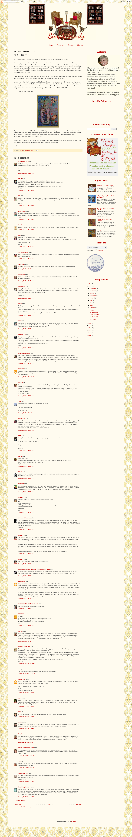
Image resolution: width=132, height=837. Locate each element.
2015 (90, 323)
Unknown (21, 369)
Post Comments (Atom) (27, 807)
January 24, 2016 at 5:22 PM (26, 797)
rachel (20, 722)
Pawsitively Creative (24, 787)
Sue (19, 761)
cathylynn (21, 483)
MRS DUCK (21, 614)
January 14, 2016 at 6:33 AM (26, 768)
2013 (90, 328)
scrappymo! (21, 679)
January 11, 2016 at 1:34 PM (26, 706)
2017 (90, 284)
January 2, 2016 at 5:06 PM (26, 348)
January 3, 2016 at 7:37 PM (26, 451)
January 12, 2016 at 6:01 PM (26, 742)
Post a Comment (20, 800)
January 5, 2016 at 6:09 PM (26, 564)
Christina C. (21, 211)
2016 (90, 286)
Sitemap (80, 45)
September (93, 295)
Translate (100, 250)
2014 (90, 325)
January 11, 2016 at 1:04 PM (26, 692)
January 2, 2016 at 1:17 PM (26, 258)
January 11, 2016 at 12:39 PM (26, 673)
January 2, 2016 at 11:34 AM (26, 173)
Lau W (20, 456)
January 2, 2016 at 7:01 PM (26, 363)
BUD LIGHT (93, 319)
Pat (19, 196)
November (93, 291)
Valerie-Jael (21, 225)
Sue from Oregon (23, 252)
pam (19, 235)
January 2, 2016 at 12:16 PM (26, 219)
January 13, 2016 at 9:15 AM (26, 756)
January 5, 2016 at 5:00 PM (26, 529)
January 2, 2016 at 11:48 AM (26, 190)
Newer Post (17, 804)
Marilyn (20, 382)
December (93, 288)
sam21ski (21, 264)
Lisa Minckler (22, 334)
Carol (19, 698)
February (92, 307)
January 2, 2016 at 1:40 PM (26, 269)
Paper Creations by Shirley (26, 747)
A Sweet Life (100, 230)
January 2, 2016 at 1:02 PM (26, 246)
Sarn (19, 401)
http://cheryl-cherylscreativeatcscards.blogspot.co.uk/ (34, 569)
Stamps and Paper (23, 161)
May (91, 300)
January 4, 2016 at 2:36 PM (26, 478)
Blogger (73, 821)
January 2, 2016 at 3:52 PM (26, 329)
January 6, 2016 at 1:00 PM (26, 598)
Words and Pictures (24, 518)
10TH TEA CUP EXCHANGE (105, 185)
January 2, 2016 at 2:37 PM (26, 298)
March (92, 305)
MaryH (20, 631)
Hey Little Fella (94, 312)
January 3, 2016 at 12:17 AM (26, 377)
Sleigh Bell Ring (94, 314)
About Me (60, 45)
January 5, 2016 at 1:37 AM (26, 512)
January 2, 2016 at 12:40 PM (26, 229)
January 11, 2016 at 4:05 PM (26, 716)
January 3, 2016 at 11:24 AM (26, 430)
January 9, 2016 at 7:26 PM (26, 641)
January (92, 310)
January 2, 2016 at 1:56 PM (26, 281)
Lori (19, 711)
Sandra (20, 472)
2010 (90, 335)
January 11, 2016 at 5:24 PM (26, 728)
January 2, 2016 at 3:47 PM (26, 315)
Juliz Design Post (23, 773)
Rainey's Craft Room (24, 646)
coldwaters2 (21, 286)
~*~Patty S (21, 497)
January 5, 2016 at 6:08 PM (26, 553)
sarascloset (21, 581)
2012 (90, 330)
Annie (20, 321)
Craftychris (21, 274)
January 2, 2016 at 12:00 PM (26, 205)
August (92, 298)
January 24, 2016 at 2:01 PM (26, 781)
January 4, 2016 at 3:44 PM (26, 492)
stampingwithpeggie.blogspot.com (28, 604)
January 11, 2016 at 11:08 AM (26, 663)
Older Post (79, 804)
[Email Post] (37, 150)
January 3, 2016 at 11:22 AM (26, 413)
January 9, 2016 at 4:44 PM (26, 625)
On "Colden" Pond (95, 317)
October (92, 293)
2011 (90, 332)
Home (51, 45)
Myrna (20, 303)
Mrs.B (20, 178)
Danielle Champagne (24, 353)
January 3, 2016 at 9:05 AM (26, 396)
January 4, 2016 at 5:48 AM (26, 466)
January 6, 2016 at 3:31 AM (26, 576)
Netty (19, 435)
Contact (70, 45)
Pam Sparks (21, 418)
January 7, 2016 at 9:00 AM (26, 608)
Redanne (21, 535)
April (91, 303)
